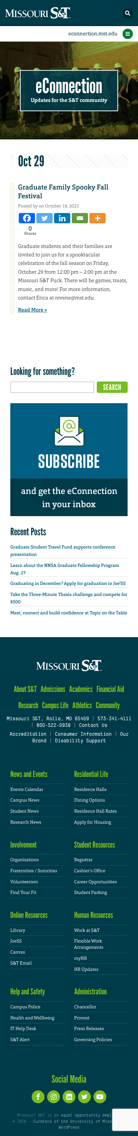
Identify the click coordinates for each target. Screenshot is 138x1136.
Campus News (24, 800)
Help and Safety (27, 992)
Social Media (69, 1079)
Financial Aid (110, 689)
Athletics (82, 705)
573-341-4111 (114, 719)
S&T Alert (20, 1040)
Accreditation (28, 734)
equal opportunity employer (91, 1115)
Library (17, 930)
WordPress (69, 1127)
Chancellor (85, 1007)
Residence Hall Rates (95, 811)
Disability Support (80, 741)
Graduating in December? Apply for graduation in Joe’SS (67, 583)
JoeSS (16, 941)
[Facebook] (27, 218)
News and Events (28, 774)
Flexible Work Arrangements (88, 944)
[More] (97, 218)
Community (108, 705)
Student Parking (90, 892)
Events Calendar (26, 789)
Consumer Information (83, 734)
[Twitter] (44, 218)
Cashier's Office (90, 871)
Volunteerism (24, 882)
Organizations (24, 860)
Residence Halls (90, 789)
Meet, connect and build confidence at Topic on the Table (68, 613)
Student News (24, 811)
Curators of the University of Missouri (77, 1121)
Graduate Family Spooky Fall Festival (63, 191)
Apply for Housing (93, 822)
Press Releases (89, 1029)
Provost (82, 1018)
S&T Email (21, 963)
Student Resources (94, 845)
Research (28, 705)
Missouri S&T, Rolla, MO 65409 (48, 719)
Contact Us (93, 725)
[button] (128, 13)
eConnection (69, 86)
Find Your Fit (23, 892)
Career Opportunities (95, 882)
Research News (25, 822)
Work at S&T (87, 930)
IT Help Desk (23, 1029)
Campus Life (55, 705)
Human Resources (93, 915)
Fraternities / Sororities (33, 871)
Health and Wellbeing (32, 1018)
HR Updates (86, 969)
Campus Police (25, 1007)
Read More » (32, 310)
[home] (51, 13)
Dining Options (89, 800)
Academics (81, 689)
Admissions (52, 689)
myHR (80, 958)
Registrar (83, 860)
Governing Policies (93, 1040)
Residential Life (91, 774)
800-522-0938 (53, 725)
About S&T (25, 689)
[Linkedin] (62, 218)
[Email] (80, 218)
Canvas (17, 952)
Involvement (23, 845)
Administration (90, 992)
